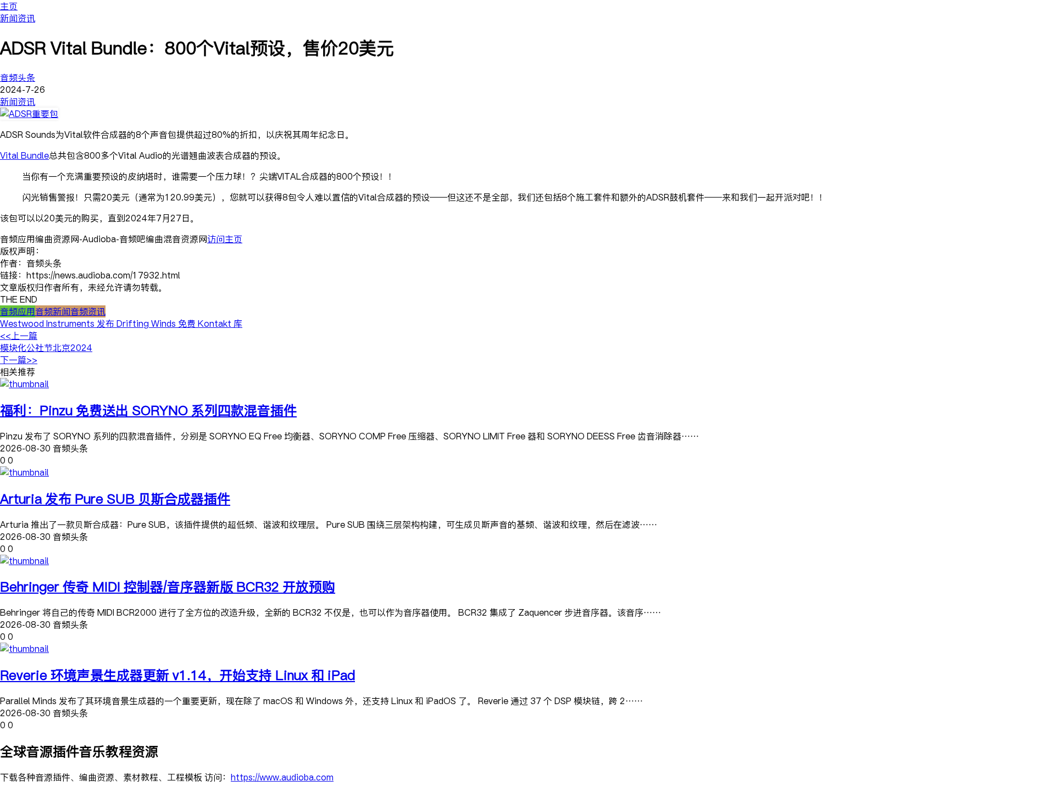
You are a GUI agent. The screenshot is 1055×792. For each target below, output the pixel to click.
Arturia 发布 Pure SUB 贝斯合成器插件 (115, 498)
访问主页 (224, 239)
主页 (9, 6)
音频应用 (17, 311)
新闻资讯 (17, 18)
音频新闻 (52, 311)
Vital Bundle (24, 155)
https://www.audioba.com (282, 777)
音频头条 (17, 77)
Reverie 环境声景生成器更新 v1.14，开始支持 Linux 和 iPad (177, 675)
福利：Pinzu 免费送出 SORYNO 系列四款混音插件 (148, 410)
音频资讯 (88, 311)
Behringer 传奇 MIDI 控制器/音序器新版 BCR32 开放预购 (167, 586)
